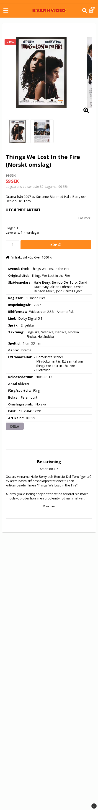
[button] (92, 10)
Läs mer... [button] (85, 218)
